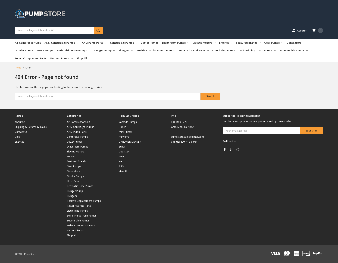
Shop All (82, 58)
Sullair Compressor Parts (30, 58)
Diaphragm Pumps (174, 42)
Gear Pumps (272, 42)
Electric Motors (202, 42)
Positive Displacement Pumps (156, 50)
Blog (17, 136)
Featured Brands (246, 42)
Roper (122, 127)
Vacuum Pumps (60, 58)
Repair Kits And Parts (192, 50)
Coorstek (124, 151)
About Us (20, 122)
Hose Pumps (45, 50)
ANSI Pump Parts (92, 42)
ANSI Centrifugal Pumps (60, 42)
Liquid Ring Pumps (224, 50)
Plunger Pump (103, 50)
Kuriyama (124, 136)
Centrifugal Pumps (122, 42)
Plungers (124, 50)
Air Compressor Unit (28, 42)
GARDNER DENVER (130, 141)
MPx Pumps (126, 131)
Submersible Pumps (292, 50)
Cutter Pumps (149, 42)
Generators (294, 42)
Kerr (121, 161)
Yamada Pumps (128, 122)
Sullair (122, 146)
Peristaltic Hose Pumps (72, 50)
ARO (121, 166)
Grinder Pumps (24, 50)
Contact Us (21, 131)
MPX (121, 156)
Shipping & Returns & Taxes (31, 127)
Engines (224, 42)
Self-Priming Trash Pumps (256, 50)
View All (123, 171)
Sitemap (19, 141)
